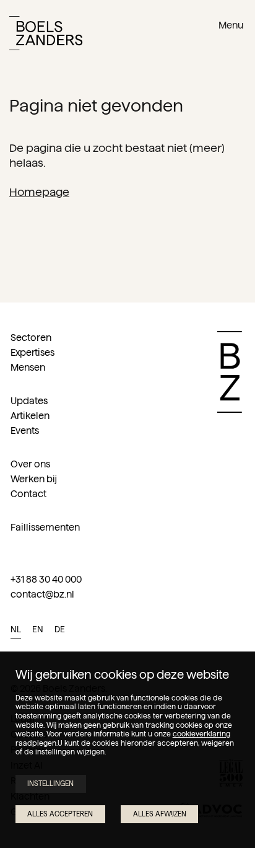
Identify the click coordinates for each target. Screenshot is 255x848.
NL (16, 629)
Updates (29, 400)
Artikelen (30, 415)
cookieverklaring (201, 734)
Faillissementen (45, 527)
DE (59, 629)
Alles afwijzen (159, 814)
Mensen (28, 367)
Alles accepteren (60, 814)
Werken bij (34, 479)
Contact (28, 493)
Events (25, 430)
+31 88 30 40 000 (46, 579)
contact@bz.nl (42, 594)
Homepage (39, 192)
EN (37, 629)
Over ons (30, 464)
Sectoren (31, 337)
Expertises (32, 352)
